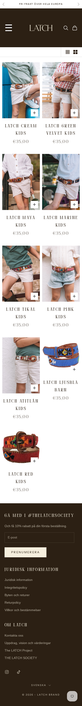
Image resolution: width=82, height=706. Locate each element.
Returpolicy (13, 602)
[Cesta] (74, 28)
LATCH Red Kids (21, 478)
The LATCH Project (18, 650)
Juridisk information (19, 580)
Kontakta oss (14, 635)
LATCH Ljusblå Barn (61, 386)
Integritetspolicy (16, 587)
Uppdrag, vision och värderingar (28, 643)
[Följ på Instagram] (7, 672)
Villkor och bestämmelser (23, 610)
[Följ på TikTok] (18, 672)
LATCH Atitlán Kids (21, 405)
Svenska (38, 685)
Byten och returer (17, 595)
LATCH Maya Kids (21, 222)
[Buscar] (66, 28)
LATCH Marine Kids (61, 222)
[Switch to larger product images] (68, 52)
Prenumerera (25, 552)
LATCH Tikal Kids (21, 313)
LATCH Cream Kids (21, 130)
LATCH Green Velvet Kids (61, 130)
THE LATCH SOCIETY (21, 658)
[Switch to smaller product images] (75, 52)
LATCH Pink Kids (60, 313)
